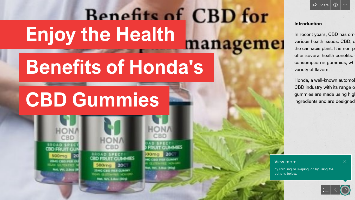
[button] (320, 5)
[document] (177, 100)
